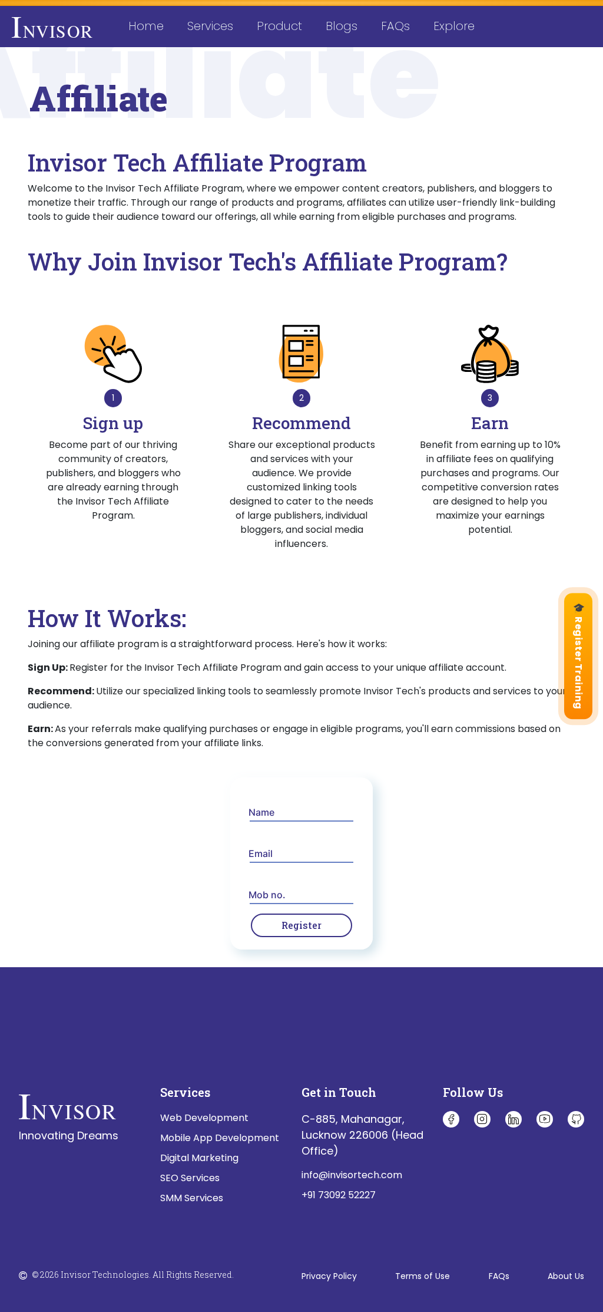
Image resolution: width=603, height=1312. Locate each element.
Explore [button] (454, 26)
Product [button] (279, 26)
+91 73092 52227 (339, 1195)
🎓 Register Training (578, 656)
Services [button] (210, 26)
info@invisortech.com (352, 1175)
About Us (566, 1276)
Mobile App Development (219, 1138)
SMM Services (191, 1198)
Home (151, 25)
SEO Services (190, 1178)
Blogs (341, 26)
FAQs (395, 26)
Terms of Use (422, 1276)
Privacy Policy (329, 1276)
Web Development (204, 1118)
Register (301, 925)
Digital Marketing (199, 1158)
